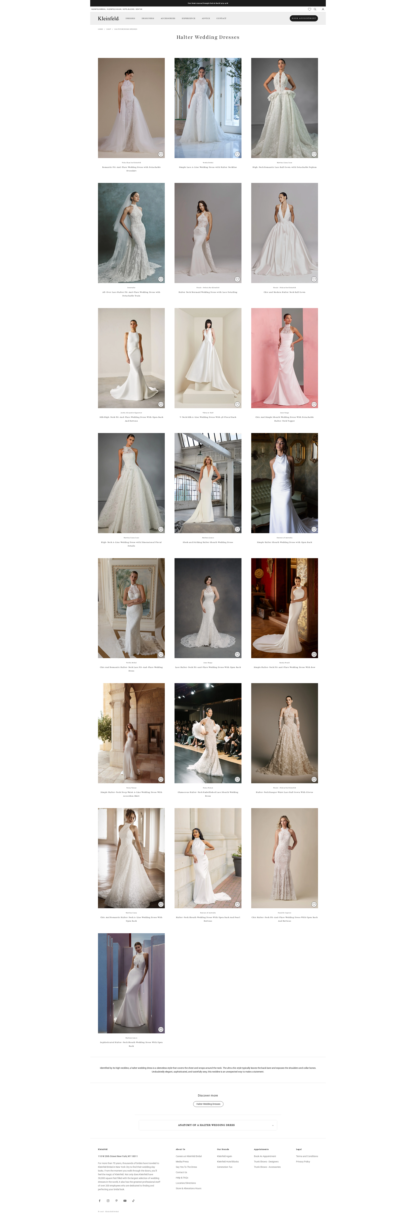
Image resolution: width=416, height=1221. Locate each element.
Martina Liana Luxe (284, 163)
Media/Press (182, 1161)
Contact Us (181, 1172)
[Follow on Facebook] (99, 1200)
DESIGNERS (148, 18)
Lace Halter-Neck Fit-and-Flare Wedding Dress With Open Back (208, 667)
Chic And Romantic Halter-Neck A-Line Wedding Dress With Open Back (131, 919)
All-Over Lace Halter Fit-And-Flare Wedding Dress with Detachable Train (131, 294)
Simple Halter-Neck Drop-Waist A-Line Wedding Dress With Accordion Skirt (131, 794)
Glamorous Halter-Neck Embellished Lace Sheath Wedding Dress (208, 794)
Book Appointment (304, 18)
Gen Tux (139, 9)
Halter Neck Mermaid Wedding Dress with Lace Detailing (208, 292)
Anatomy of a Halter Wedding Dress (206, 1125)
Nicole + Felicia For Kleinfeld (207, 288)
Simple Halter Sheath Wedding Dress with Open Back (284, 542)
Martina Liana (131, 913)
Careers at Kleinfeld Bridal (189, 1156)
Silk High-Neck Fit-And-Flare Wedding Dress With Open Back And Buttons (131, 419)
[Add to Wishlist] (161, 154)
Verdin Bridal (208, 163)
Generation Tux (224, 1167)
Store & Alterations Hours (188, 1188)
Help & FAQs (182, 1177)
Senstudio (131, 288)
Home (100, 29)
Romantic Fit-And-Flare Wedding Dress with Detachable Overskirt (131, 169)
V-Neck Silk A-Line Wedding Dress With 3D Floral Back (208, 417)
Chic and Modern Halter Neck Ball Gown (285, 292)
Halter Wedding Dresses (125, 29)
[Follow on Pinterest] (116, 1200)
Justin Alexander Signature (131, 413)
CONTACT (221, 18)
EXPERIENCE (188, 18)
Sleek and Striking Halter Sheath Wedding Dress (208, 542)
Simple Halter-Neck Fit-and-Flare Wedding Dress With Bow (284, 667)
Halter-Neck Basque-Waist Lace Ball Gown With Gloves (284, 792)
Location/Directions (186, 1183)
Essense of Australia (284, 538)
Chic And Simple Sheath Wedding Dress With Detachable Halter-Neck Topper (284, 419)
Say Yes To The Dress (186, 1167)
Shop (108, 29)
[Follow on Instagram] (108, 1200)
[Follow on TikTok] (133, 1200)
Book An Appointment (265, 1156)
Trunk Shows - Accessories (267, 1167)
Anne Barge (284, 413)
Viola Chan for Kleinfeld (131, 163)
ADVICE (206, 18)
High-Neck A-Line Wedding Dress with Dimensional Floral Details (131, 544)
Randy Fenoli (285, 663)
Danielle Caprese (284, 913)
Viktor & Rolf (208, 413)
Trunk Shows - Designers (266, 1161)
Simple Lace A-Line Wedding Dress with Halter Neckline (208, 167)
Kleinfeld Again (114, 9)
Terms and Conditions (307, 1156)
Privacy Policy (303, 1161)
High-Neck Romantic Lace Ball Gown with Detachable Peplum (285, 167)
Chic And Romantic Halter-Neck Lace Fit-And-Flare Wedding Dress (131, 669)
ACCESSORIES (168, 18)
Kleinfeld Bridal (98, 9)
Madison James (208, 538)
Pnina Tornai (131, 788)
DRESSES (130, 18)
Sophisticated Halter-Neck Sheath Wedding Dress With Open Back (131, 1044)
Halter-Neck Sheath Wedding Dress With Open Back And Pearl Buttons (208, 919)
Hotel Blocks (128, 9)
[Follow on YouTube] (125, 1200)
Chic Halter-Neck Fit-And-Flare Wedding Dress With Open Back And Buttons (285, 919)
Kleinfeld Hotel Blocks (228, 1161)
